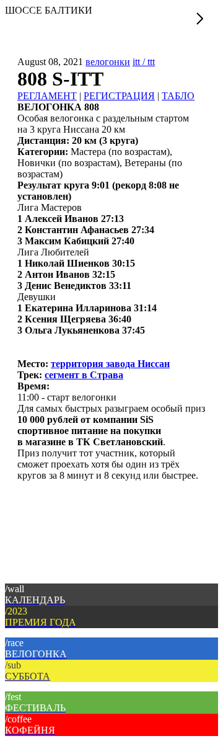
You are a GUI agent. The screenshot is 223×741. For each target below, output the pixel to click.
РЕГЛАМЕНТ (47, 96)
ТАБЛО (178, 96)
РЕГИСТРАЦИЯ (119, 96)
